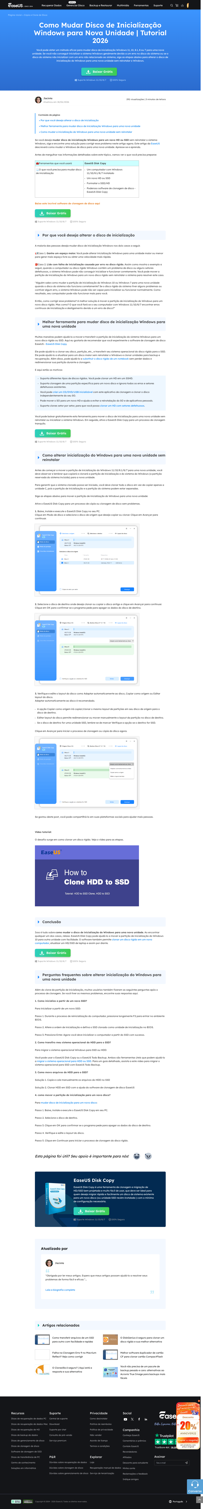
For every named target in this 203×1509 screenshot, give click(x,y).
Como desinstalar (98, 1418)
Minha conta (129, 1468)
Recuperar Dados (52, 5)
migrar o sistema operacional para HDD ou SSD (64, 1061)
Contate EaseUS (131, 1446)
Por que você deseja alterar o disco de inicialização (70, 120)
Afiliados (127, 1457)
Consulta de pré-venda (60, 1435)
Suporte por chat (57, 1429)
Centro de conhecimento (23, 1462)
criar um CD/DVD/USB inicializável (73, 391)
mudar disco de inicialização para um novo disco (69, 1102)
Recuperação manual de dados (105, 1467)
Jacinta (47, 98)
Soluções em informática (23, 1468)
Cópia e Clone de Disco (35, 15)
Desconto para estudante (135, 1462)
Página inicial (15, 15)
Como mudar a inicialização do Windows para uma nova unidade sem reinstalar (86, 131)
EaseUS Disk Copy (56, 343)
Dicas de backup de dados (24, 1435)
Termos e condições (100, 1446)
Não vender (96, 1435)
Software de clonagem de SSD (26, 1451)
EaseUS (155, 143)
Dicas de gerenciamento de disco (27, 1440)
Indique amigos (131, 1479)
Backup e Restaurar (100, 5)
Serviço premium (57, 1440)
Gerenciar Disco (75, 5)
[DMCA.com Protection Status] (28, 1501)
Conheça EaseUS (131, 1435)
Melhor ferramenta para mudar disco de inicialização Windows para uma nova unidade (90, 126)
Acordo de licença (99, 1440)
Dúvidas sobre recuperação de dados (68, 1462)
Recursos (17, 1413)
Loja (92, 1462)
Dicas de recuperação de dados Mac (29, 1424)
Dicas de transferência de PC (25, 1457)
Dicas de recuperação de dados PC (28, 1418)
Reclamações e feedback (135, 1473)
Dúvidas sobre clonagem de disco (66, 1467)
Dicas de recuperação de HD (25, 1429)
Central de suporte (58, 1418)
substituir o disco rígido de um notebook (106, 358)
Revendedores (130, 1451)
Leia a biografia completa (60, 1289)
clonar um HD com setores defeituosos (122, 405)
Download (54, 1424)
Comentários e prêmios (134, 1440)
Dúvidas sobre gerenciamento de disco (68, 1473)
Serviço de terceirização (102, 1473)
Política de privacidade (101, 1429)
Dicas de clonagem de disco (25, 1446)
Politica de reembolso (101, 1424)
